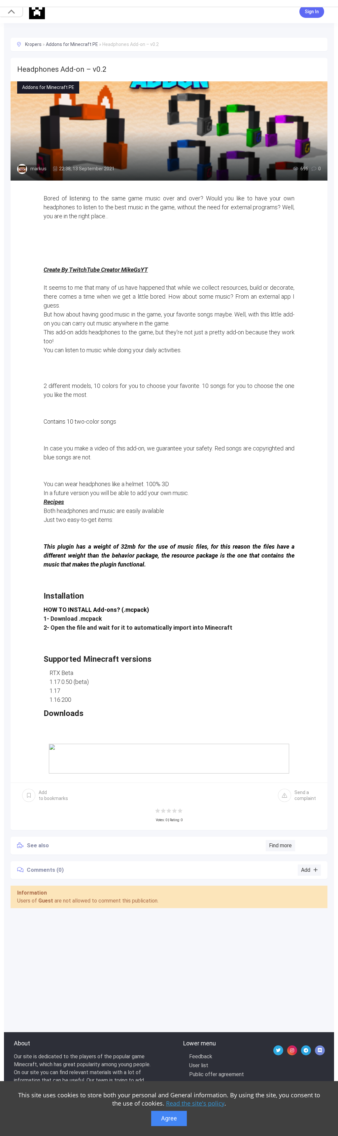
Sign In (312, 11)
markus (38, 168)
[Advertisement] (169, 962)
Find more (280, 845)
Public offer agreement (216, 1074)
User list (198, 1065)
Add (53, 795)
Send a (305, 795)
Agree (169, 1118)
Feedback (200, 1056)
